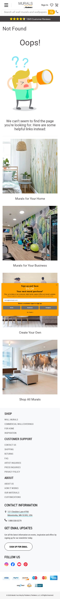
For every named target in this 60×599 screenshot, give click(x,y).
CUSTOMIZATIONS (12, 497)
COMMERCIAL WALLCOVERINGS (18, 423)
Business (30, 307)
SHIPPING (9, 449)
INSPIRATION (10, 432)
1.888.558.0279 (14, 520)
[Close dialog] (56, 285)
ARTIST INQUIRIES (12, 462)
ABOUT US (9, 483)
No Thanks (30, 312)
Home (11, 307)
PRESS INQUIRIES (12, 467)
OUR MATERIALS (11, 492)
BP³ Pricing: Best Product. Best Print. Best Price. (30, 19)
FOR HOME (9, 428)
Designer (48, 307)
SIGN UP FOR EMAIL (18, 546)
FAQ (6, 458)
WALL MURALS (11, 419)
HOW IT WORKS (11, 488)
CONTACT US (10, 444)
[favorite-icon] (52, 5)
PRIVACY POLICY (12, 471)
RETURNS (8, 453)
